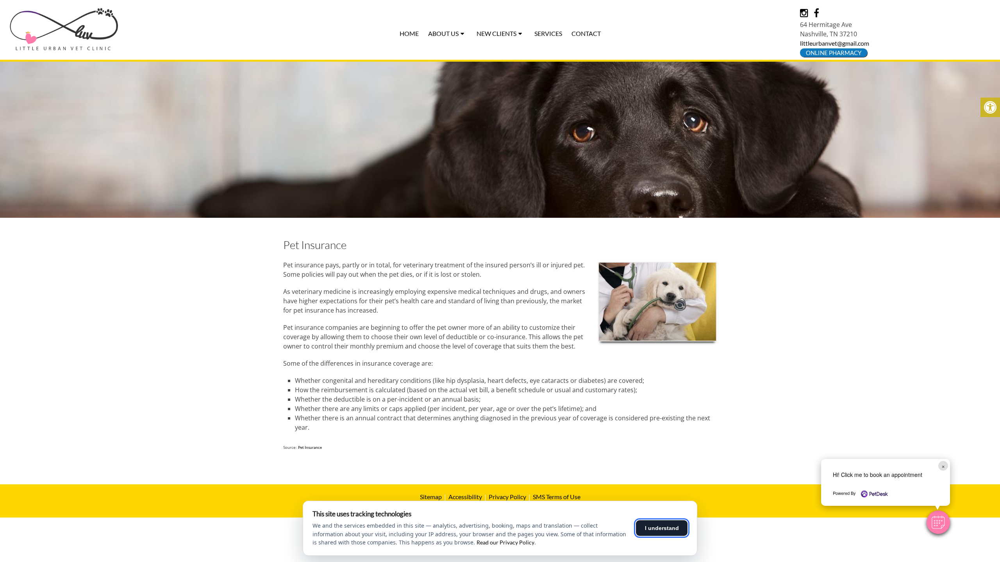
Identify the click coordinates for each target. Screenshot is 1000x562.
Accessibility (465, 496)
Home (409, 33)
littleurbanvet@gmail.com (834, 43)
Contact (586, 33)
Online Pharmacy (833, 52)
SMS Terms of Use (556, 496)
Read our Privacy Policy (505, 542)
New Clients (496, 33)
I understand (662, 528)
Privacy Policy (507, 496)
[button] (938, 522)
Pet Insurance (310, 447)
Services (548, 33)
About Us (443, 33)
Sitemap (431, 496)
